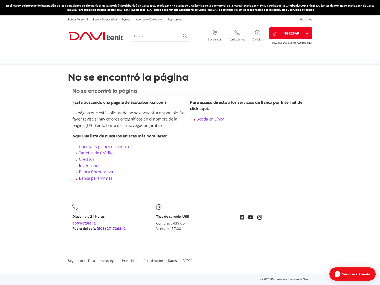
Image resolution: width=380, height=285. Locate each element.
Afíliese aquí (305, 42)
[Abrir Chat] (352, 274)
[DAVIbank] (96, 36)
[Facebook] (242, 217)
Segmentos (174, 19)
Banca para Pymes (96, 178)
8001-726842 (84, 223)
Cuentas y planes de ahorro (104, 146)
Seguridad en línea (81, 261)
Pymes (126, 19)
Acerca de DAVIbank (149, 19)
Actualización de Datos (160, 261)
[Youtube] (250, 217)
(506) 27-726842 (111, 228)
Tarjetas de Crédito (96, 152)
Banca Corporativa (105, 19)
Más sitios (306, 19)
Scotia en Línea (210, 119)
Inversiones (89, 165)
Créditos (87, 159)
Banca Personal (78, 19)
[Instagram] (259, 217)
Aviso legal (108, 261)
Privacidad (129, 261)
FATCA (188, 261)
